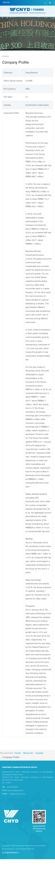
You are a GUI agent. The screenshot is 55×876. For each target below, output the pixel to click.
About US (28, 753)
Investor (39, 753)
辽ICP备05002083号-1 (10, 852)
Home (18, 753)
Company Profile (15, 62)
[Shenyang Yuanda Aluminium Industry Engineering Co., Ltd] (27, 11)
